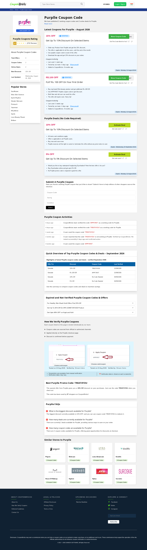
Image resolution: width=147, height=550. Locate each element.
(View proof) (74, 64)
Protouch (14, 104)
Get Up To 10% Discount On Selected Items (67, 129)
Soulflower (14, 91)
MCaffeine (14, 111)
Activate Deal (119, 125)
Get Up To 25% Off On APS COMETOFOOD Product (65, 308)
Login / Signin (120, 4)
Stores (106, 4)
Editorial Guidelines (18, 509)
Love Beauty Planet (18, 117)
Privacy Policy (48, 505)
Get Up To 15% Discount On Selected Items (67, 40)
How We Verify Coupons (19, 505)
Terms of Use (48, 509)
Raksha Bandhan (81, 502)
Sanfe (13, 114)
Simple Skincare (16, 101)
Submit (50, 207)
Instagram (114, 509)
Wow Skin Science (17, 94)
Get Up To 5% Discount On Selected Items (67, 158)
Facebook (114, 502)
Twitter (113, 505)
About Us (15, 502)
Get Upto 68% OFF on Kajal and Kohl (60, 312)
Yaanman (14, 107)
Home (11, 9)
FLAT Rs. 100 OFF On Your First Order (64, 82)
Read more (48, 24)
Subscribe (113, 522)
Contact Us (15, 512)
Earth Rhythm (16, 98)
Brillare (13, 120)
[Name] (81, 4)
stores (16, 9)
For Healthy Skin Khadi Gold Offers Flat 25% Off (64, 303)
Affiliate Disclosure (50, 502)
